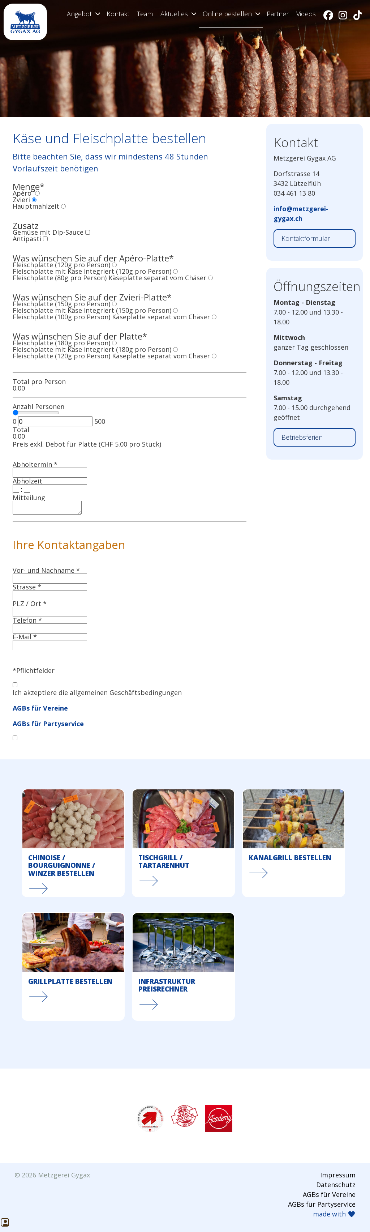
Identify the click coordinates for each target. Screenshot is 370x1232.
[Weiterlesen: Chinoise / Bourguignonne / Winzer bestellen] (73, 842)
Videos (306, 13)
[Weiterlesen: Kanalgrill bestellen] (293, 842)
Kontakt (118, 13)
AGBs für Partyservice (48, 723)
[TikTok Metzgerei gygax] (358, 15)
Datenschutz (336, 1184)
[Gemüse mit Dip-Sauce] (87, 232)
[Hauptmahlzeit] (63, 206)
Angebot (79, 13)
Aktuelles (174, 13)
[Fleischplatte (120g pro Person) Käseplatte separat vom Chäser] (214, 356)
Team (145, 13)
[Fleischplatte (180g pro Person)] (114, 343)
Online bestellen (227, 13)
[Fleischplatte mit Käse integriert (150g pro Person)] (175, 310)
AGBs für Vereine (40, 708)
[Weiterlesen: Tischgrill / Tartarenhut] (183, 842)
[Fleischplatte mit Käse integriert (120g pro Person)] (175, 271)
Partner (278, 13)
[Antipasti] (45, 238)
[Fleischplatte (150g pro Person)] (114, 303)
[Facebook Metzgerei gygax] (328, 15)
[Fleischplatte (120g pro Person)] (114, 264)
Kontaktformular (305, 238)
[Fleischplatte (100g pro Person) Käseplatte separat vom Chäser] (214, 317)
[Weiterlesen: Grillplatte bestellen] (73, 966)
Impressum (338, 1175)
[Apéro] (37, 193)
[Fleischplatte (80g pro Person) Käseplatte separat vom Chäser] (210, 277)
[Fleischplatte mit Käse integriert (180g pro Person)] (175, 349)
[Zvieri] (34, 199)
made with (330, 1214)
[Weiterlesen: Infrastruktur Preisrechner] (183, 966)
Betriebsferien (302, 437)
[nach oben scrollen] (10, 1208)
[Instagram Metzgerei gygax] (343, 15)
